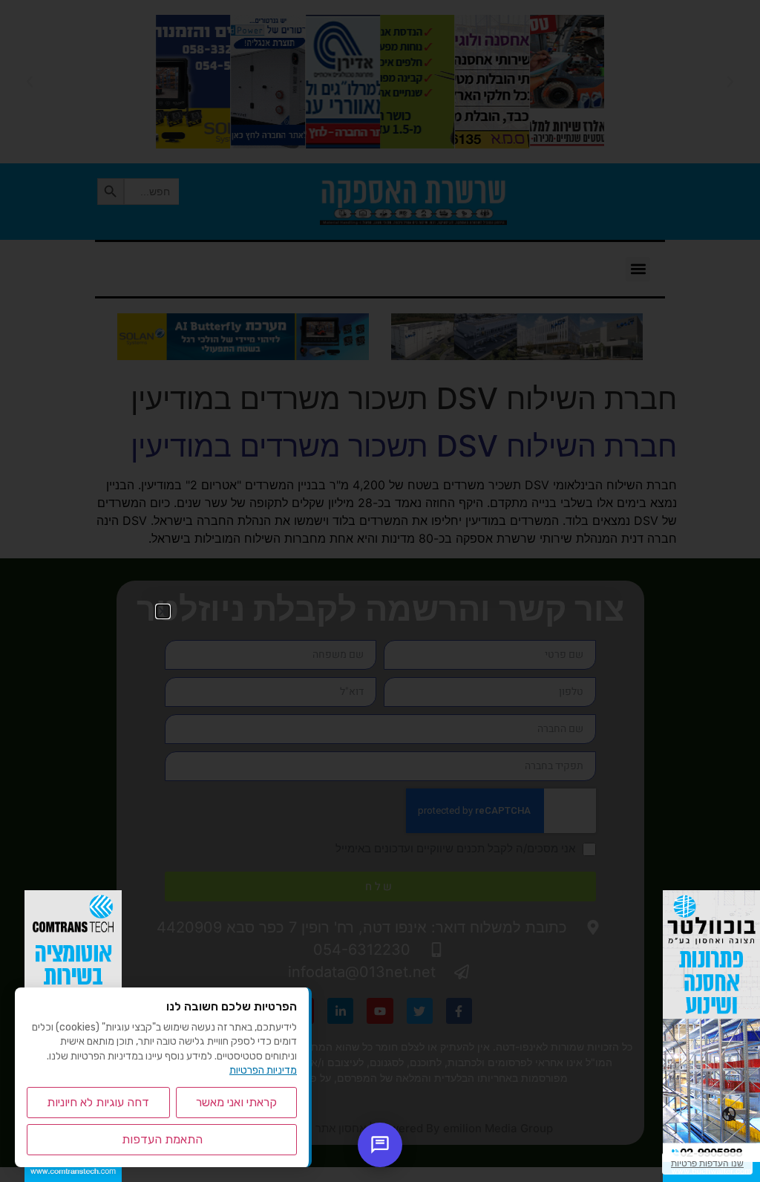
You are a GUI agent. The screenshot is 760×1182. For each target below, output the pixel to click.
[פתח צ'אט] (380, 1145)
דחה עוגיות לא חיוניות (98, 1102)
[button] (162, 611)
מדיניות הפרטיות (263, 1070)
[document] (380, 591)
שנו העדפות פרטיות (707, 1163)
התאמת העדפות (162, 1139)
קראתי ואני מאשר (236, 1102)
